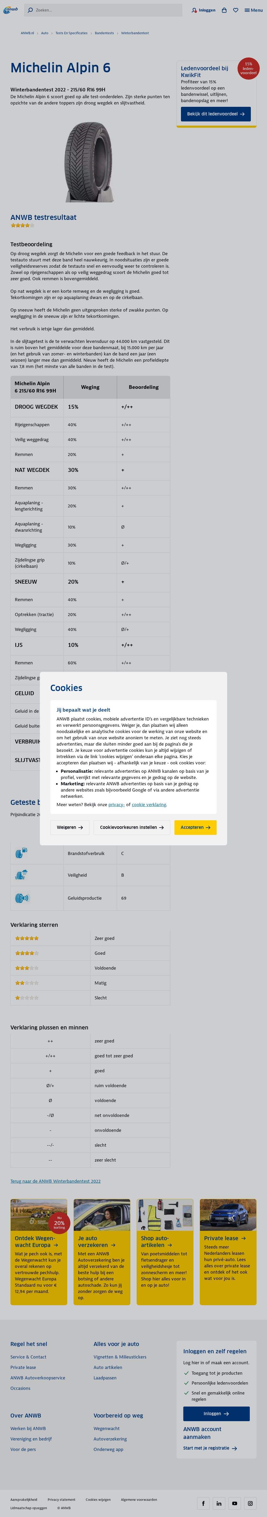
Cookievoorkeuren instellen (128, 827)
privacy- (116, 804)
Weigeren (66, 827)
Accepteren (192, 827)
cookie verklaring (149, 804)
